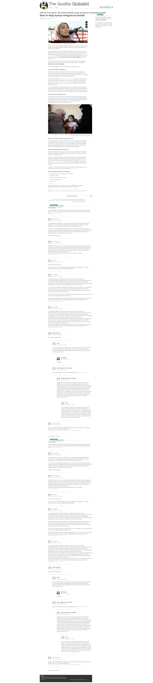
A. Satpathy (55, 274)
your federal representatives (67, 78)
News (56, 7)
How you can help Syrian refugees (58, 190)
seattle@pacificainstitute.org (55, 301)
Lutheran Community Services (58, 161)
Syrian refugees (71, 191)
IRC (86, 160)
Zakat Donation (56, 423)
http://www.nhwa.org (53, 254)
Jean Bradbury (56, 219)
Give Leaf (52, 183)
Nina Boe (54, 260)
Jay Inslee (81, 190)
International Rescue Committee (72, 190)
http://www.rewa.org (57, 213)
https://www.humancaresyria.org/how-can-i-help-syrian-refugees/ (64, 430)
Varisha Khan (53, 18)
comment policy (83, 372)
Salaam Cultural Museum (62, 191)
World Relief (82, 160)
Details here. (74, 168)
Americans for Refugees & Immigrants (61, 81)
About (51, 7)
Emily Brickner (56, 241)
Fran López (86, 679)
